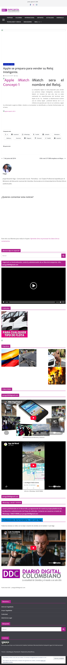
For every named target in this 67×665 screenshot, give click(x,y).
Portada (10, 17)
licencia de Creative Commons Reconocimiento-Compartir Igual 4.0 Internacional (39, 645)
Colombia (18, 17)
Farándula (60, 17)
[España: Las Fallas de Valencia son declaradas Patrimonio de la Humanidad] (57, 375)
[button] (41, 22)
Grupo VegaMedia (6, 610)
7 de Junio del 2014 (9, 158)
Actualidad (50, 17)
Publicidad (4, 614)
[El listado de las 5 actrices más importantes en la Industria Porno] (57, 358)
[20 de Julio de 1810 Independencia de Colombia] (10, 358)
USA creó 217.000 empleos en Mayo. (52, 158)
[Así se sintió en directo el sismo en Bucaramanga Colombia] (27, 358)
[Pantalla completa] (63, 302)
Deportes (40, 17)
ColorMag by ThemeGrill (13, 652)
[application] (33, 286)
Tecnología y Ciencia (14, 22)
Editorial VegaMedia (7, 607)
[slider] (32, 302)
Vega (17, 75)
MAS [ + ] (37, 22)
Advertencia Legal (6, 618)
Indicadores (28, 22)
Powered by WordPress (27, 652)
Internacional (29, 17)
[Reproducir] (4, 302)
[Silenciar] (60, 302)
